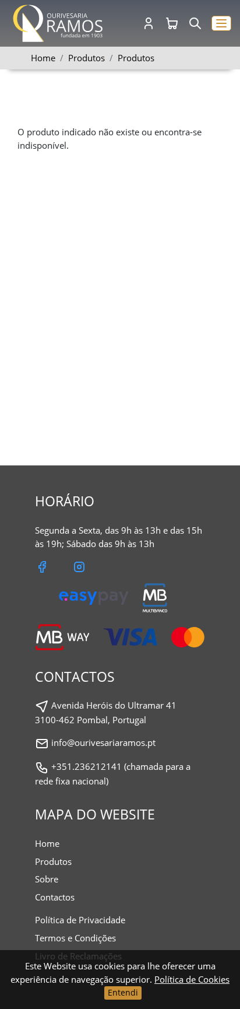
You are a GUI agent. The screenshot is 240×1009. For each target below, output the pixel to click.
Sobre (46, 879)
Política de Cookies (192, 979)
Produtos (136, 58)
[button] (221, 23)
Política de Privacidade (80, 920)
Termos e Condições (75, 938)
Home (43, 58)
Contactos (55, 897)
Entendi (123, 992)
